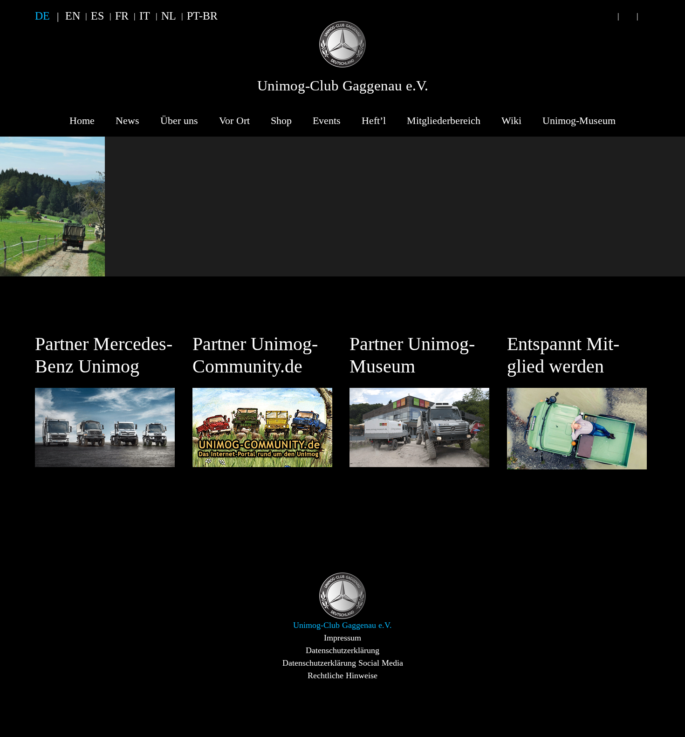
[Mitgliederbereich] (647, 16)
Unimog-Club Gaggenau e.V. (342, 86)
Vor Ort (234, 120)
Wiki (511, 120)
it (144, 16)
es (97, 16)
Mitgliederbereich (443, 120)
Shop (281, 120)
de (42, 16)
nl (168, 16)
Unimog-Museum (579, 120)
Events (327, 120)
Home (82, 120)
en (72, 16)
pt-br (202, 16)
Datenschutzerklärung (342, 650)
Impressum (342, 637)
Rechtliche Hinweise (342, 675)
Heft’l (374, 120)
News (127, 120)
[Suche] (608, 16)
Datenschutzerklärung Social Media (342, 663)
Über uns (179, 120)
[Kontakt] (627, 16)
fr (122, 16)
